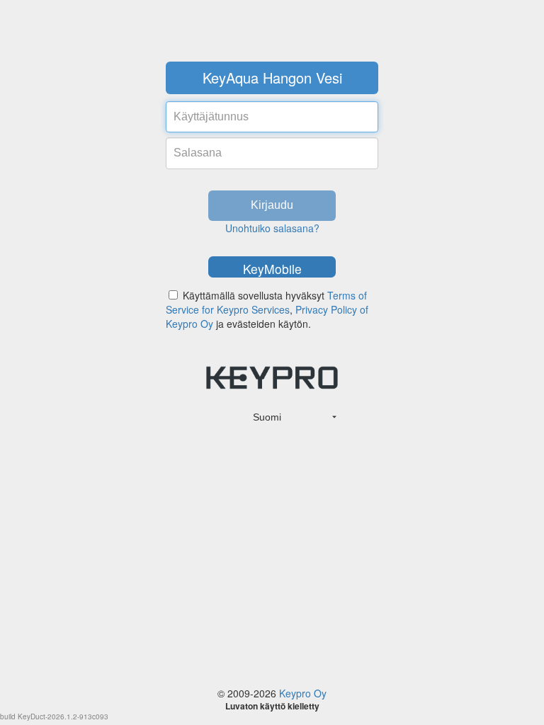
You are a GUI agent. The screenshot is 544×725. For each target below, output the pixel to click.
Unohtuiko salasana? (272, 228)
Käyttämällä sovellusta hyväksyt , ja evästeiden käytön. (267, 309)
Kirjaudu (272, 205)
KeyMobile (272, 269)
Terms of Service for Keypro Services (266, 302)
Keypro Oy (303, 693)
